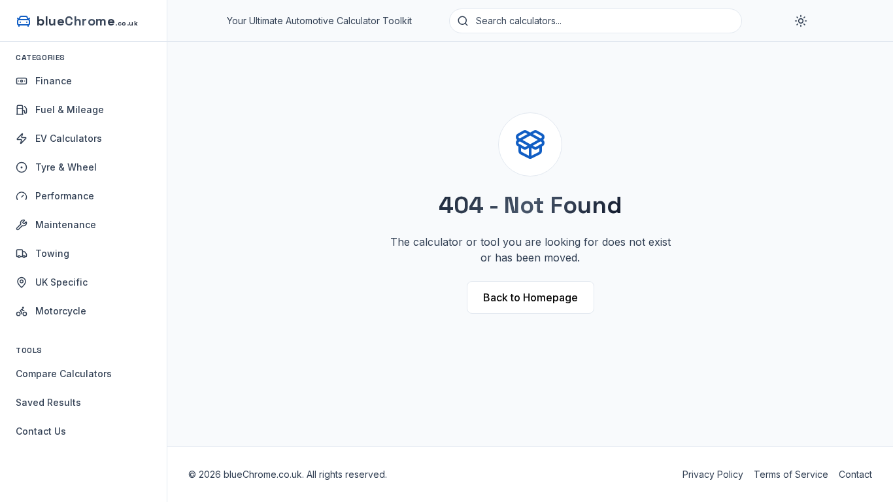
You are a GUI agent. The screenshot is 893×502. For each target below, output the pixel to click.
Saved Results (48, 402)
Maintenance (65, 224)
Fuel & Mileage (69, 109)
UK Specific (61, 282)
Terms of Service (791, 474)
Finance (53, 80)
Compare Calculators (64, 373)
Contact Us (41, 431)
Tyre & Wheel (66, 167)
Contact (855, 474)
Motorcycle (60, 310)
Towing (52, 253)
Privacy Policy (712, 474)
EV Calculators (68, 138)
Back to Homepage (530, 297)
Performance (64, 195)
